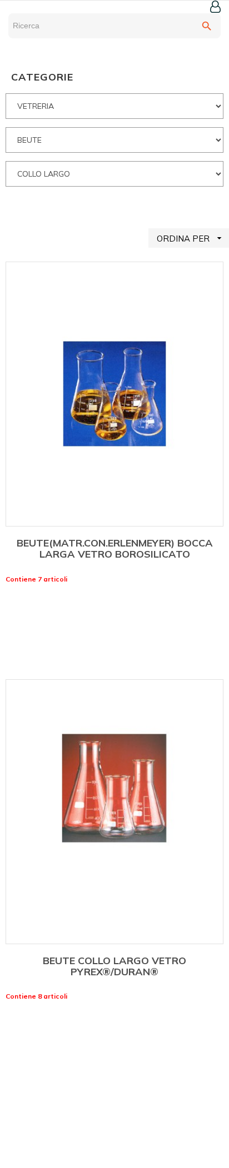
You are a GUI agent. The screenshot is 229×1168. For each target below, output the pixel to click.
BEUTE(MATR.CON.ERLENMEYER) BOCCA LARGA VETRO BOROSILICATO (115, 548)
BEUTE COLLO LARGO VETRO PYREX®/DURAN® (114, 966)
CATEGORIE (42, 77)
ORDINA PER (191, 238)
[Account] (215, 7)
